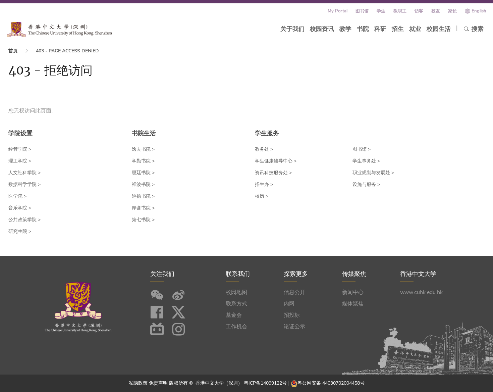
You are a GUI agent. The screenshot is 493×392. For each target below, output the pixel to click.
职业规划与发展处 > (373, 172)
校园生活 (439, 29)
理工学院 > (19, 161)
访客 (419, 11)
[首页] (59, 29)
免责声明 (158, 383)
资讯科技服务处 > (273, 172)
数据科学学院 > (24, 184)
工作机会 (236, 326)
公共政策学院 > (24, 219)
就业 (415, 29)
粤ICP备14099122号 (265, 383)
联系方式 (236, 303)
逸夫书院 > (143, 149)
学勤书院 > (143, 161)
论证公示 (294, 326)
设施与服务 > (366, 184)
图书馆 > (361, 149)
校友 (435, 11)
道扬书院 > (143, 196)
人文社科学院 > (24, 172)
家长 (452, 11)
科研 (380, 29)
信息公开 (294, 292)
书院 (363, 29)
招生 (398, 29)
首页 (13, 51)
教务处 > (264, 149)
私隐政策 (138, 383)
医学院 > (17, 196)
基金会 (234, 315)
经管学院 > (19, 149)
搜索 (478, 29)
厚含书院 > (143, 208)
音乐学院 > (19, 208)
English (479, 11)
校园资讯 (322, 29)
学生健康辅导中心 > (275, 161)
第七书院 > (143, 219)
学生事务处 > (366, 161)
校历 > (261, 196)
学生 (381, 11)
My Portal (337, 11)
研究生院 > (19, 231)
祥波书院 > (143, 184)
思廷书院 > (143, 172)
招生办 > (264, 184)
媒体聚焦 (353, 303)
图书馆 (362, 11)
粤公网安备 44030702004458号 (331, 383)
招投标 (292, 315)
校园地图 (236, 292)
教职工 (399, 11)
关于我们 (292, 29)
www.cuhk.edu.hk (421, 292)
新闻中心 (353, 292)
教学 (345, 29)
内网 (289, 303)
